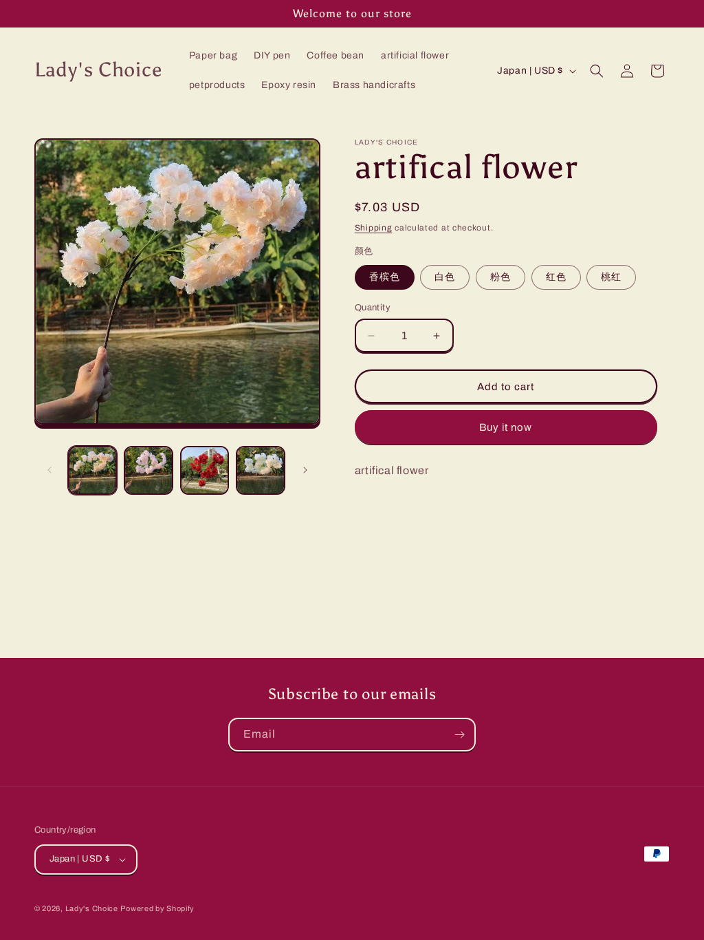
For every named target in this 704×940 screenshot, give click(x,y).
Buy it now (505, 427)
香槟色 (384, 277)
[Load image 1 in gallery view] (92, 470)
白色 (444, 277)
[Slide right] (305, 470)
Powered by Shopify (157, 908)
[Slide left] (49, 470)
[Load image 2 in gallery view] (148, 470)
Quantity (372, 307)
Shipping (374, 228)
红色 (556, 277)
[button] (597, 71)
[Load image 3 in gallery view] (204, 470)
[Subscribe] (459, 734)
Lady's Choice (91, 908)
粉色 (500, 277)
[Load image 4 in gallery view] (260, 470)
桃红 (611, 277)
